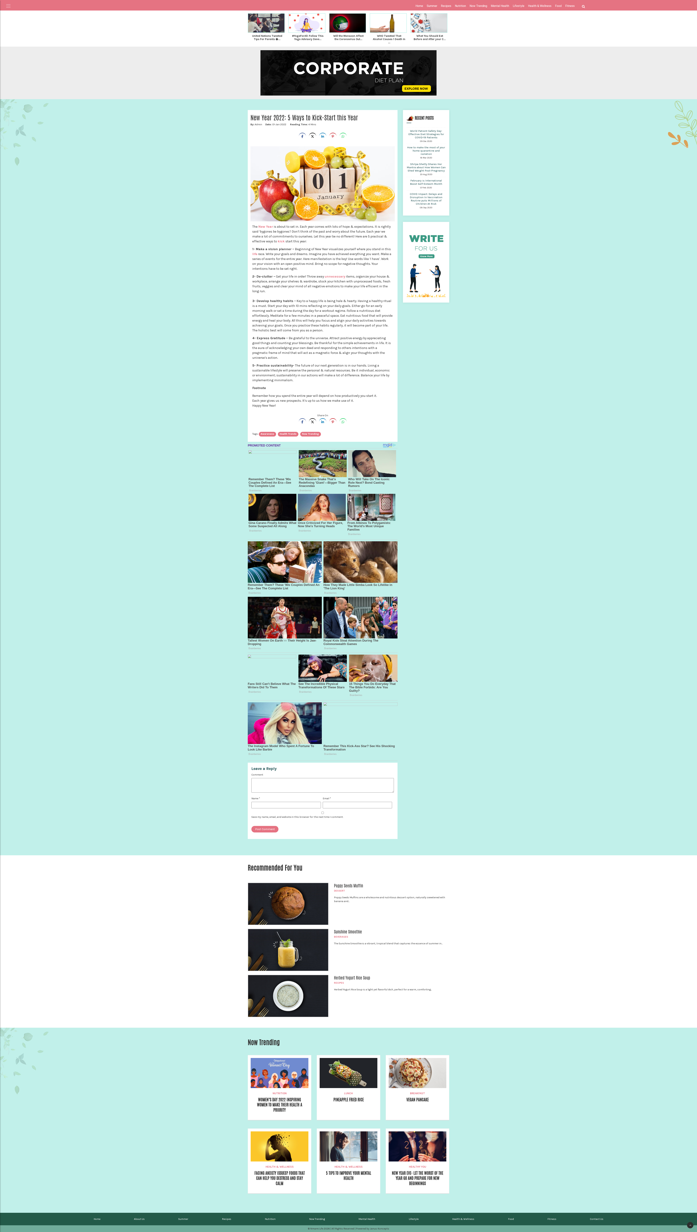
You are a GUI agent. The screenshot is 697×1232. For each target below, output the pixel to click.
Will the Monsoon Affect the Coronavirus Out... (348, 37)
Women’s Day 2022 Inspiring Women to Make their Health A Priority (279, 1105)
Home (419, 6)
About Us (139, 1219)
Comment (257, 774)
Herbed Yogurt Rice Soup (352, 978)
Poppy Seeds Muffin (348, 886)
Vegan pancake (417, 1100)
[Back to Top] (690, 1225)
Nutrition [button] (460, 6)
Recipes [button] (446, 6)
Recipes (339, 982)
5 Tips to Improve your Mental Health (348, 1175)
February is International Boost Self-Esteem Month (426, 182)
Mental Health (366, 1219)
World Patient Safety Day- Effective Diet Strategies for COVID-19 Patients (426, 134)
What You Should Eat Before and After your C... (430, 37)
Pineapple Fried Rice (348, 1100)
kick (282, 241)
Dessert (339, 890)
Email (327, 798)
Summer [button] (432, 6)
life (254, 254)
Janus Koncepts (379, 1228)
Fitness (551, 1219)
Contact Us (596, 1219)
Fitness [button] (570, 6)
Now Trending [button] (478, 6)
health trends (288, 433)
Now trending (310, 433)
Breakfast (417, 1093)
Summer (183, 1219)
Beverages (341, 936)
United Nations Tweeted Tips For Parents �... (267, 37)
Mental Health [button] (500, 6)
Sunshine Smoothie (348, 932)
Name (255, 798)
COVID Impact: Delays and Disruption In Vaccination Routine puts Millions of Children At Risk (426, 198)
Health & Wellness (280, 1166)
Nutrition (280, 1093)
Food (511, 1219)
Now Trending (317, 1219)
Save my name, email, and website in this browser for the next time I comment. (297, 816)
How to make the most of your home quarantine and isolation (426, 151)
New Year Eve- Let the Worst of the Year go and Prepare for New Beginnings (417, 1178)
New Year (265, 227)
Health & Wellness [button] (539, 6)
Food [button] (558, 6)
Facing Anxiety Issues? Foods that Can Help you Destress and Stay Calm (279, 1178)
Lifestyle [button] (518, 6)
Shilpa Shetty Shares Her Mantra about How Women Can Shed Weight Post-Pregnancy (426, 167)
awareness (267, 433)
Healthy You (417, 1166)
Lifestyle (414, 1219)
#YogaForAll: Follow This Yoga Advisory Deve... (307, 37)
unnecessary (335, 276)
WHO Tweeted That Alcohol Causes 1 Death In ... (389, 39)
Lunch (348, 1093)
